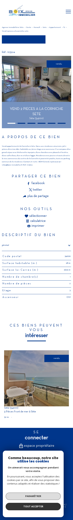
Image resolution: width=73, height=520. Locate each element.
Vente (28, 27)
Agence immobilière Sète (13, 27)
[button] (11, 123)
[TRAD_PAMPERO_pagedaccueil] (21, 17)
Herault (37, 27)
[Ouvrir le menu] (68, 11)
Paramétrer (33, 496)
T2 (64, 27)
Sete (45, 27)
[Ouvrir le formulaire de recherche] (58, 12)
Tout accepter (33, 506)
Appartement (55, 27)
